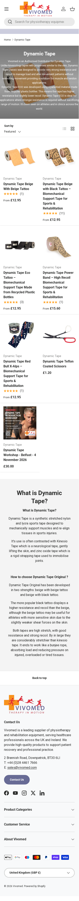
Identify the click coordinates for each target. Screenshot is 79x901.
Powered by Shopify (34, 886)
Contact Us (17, 779)
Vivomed (18, 886)
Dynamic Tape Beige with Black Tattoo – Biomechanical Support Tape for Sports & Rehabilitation (58, 196)
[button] (72, 8)
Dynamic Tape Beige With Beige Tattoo (18, 186)
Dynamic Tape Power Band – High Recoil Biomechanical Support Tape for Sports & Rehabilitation (58, 285)
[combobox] (39, 22)
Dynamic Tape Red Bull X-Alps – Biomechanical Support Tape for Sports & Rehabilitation (17, 373)
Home (7, 39)
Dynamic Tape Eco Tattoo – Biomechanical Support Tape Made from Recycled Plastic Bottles (19, 285)
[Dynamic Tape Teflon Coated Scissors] (59, 334)
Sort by (8, 125)
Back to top (39, 678)
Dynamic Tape (22, 39)
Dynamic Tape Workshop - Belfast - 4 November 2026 (19, 455)
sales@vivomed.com (22, 767)
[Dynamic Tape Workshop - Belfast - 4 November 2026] (19, 422)
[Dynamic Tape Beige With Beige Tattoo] (19, 156)
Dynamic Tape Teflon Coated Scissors (58, 363)
